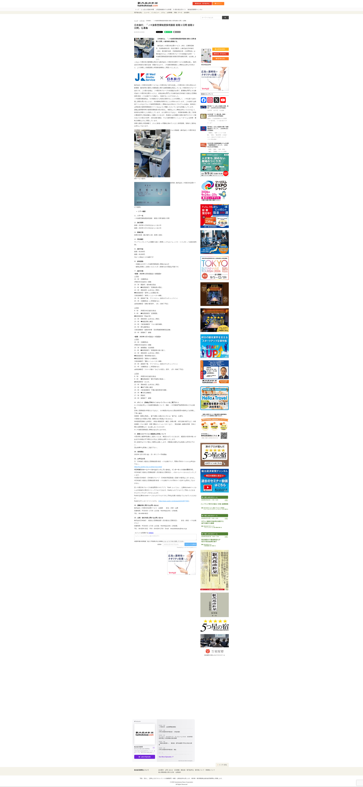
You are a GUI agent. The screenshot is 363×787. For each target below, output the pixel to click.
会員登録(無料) (220, 49)
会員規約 (178, 772)
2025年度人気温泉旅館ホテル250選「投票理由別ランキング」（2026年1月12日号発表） (218, 145)
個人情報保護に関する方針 (166, 772)
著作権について (199, 770)
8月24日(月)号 (206, 64)
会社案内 (186, 12)
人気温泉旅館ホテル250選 (163, 9)
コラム (163, 12)
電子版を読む (138, 12)
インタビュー (155, 12)
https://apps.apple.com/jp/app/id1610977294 (174, 501)
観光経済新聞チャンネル (195, 9)
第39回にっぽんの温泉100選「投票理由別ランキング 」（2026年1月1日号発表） (217, 128)
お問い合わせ (169, 770)
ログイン (219, 3)
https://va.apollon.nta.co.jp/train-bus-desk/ (148, 467)
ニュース (146, 12)
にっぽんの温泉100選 (147, 9)
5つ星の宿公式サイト (179, 9)
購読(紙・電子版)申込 (203, 3)
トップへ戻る (223, 765)
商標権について (210, 770)
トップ (137, 9)
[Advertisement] (149, 563)
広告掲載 (177, 770)
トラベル (142, 20)
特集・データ (178, 12)
